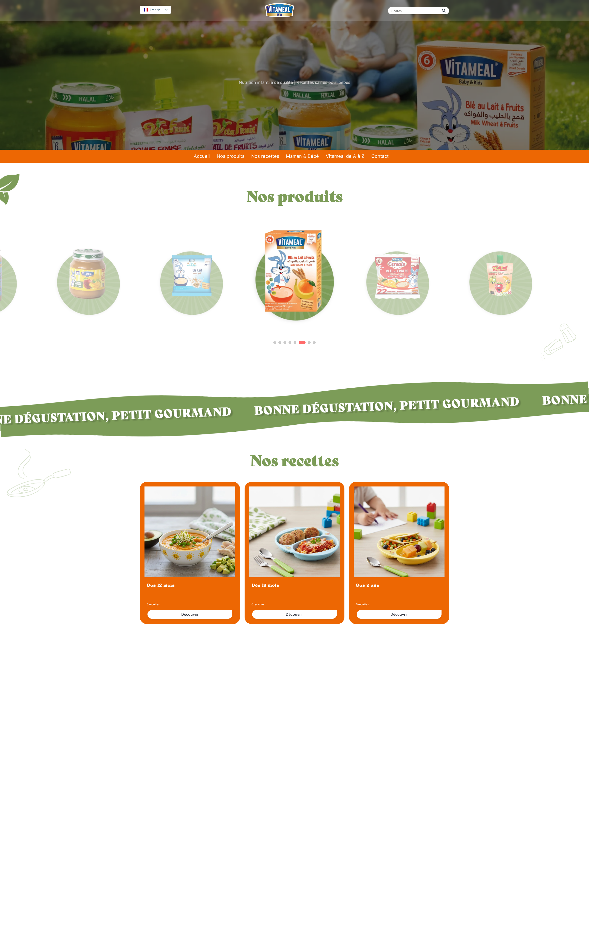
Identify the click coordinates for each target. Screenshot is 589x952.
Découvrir (190, 614)
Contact (380, 156)
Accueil (202, 156)
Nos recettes (265, 156)
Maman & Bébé (302, 156)
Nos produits (230, 156)
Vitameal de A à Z (345, 156)
